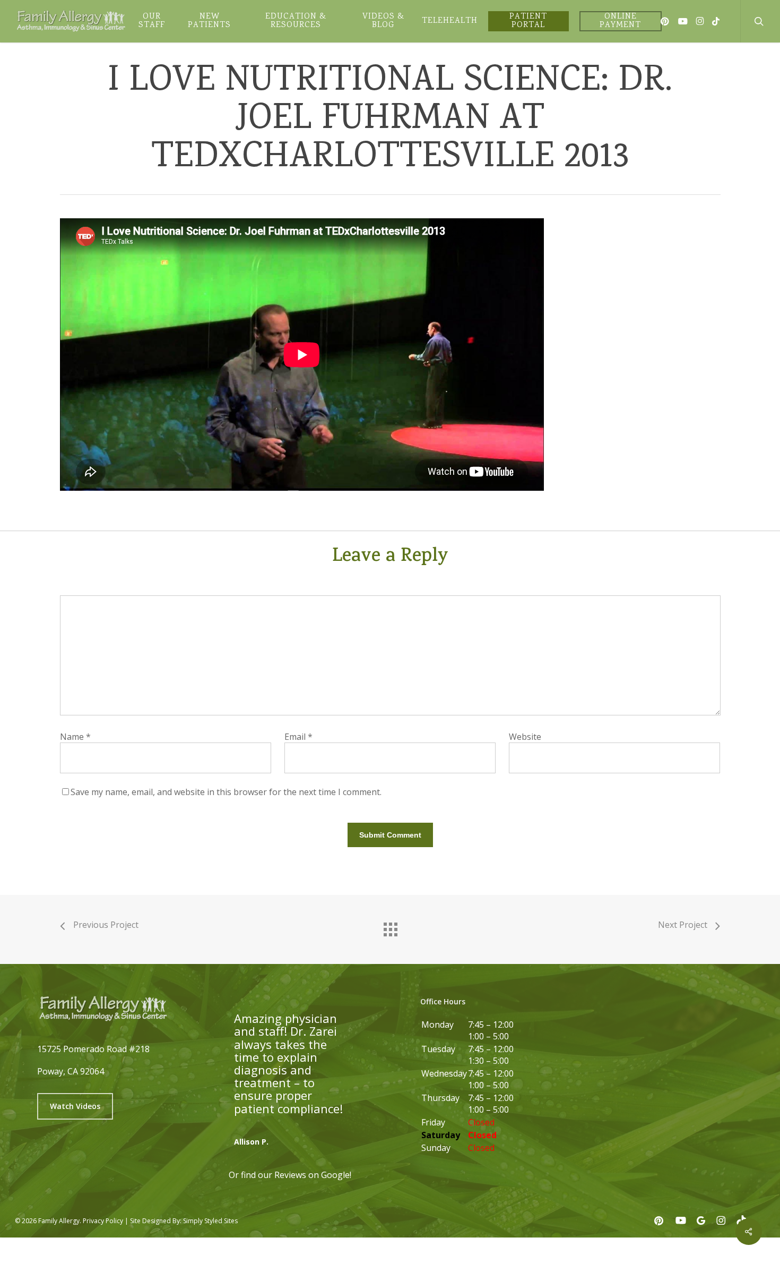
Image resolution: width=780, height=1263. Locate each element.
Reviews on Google (312, 1175)
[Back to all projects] (390, 926)
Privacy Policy (103, 1220)
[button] (75, 1106)
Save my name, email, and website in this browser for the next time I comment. (226, 792)
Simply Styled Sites (210, 1220)
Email (298, 737)
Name (75, 737)
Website (525, 737)
